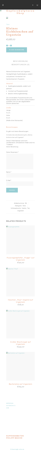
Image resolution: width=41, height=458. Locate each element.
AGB (7, 408)
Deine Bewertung (12, 147)
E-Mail (8, 180)
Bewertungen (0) (21, 65)
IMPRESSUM (9, 403)
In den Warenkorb (16, 49)
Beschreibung (20, 61)
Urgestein (20, 211)
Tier (28, 208)
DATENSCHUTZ (10, 405)
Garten (24, 208)
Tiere (7, 24)
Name (8, 172)
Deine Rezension (12, 152)
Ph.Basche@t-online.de (17, 449)
